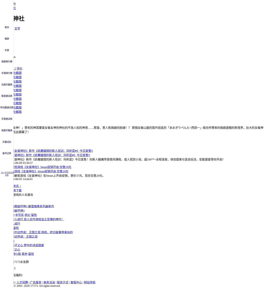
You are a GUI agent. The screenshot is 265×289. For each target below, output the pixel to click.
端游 (7, 38)
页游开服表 (6, 84)
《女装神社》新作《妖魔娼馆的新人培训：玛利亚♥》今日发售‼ (49, 155)
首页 (7, 27)
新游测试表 (6, 96)
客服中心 (76, 282)
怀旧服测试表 (6, 107)
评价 (19, 68)
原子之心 (14, 249)
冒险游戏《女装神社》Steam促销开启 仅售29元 (38, 171)
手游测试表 (6, 119)
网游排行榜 (6, 61)
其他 (24, 253)
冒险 (34, 215)
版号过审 (7, 153)
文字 (17, 28)
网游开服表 (6, 130)
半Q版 (17, 253)
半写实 (19, 215)
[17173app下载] (7, 164)
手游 (7, 50)
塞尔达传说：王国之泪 (23, 236)
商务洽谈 (49, 282)
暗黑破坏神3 (17, 210)
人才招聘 (22, 282)
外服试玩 (7, 142)
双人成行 (14, 223)
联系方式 (63, 282)
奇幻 (27, 215)
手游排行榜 (6, 73)
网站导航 (90, 282)
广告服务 (35, 282)
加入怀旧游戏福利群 (7, 174)
